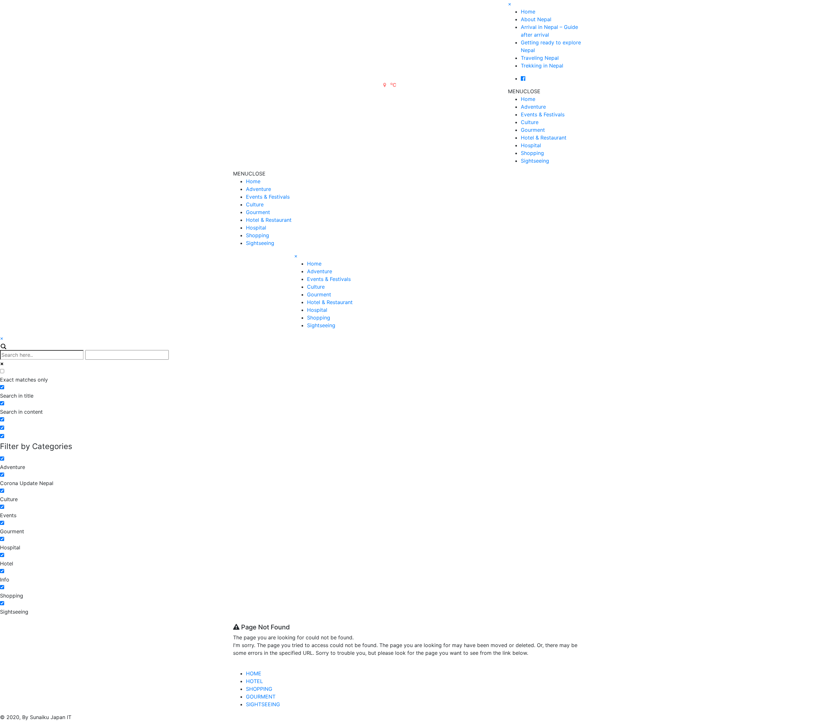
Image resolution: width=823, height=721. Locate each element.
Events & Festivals (543, 114)
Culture (529, 122)
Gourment (533, 130)
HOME (253, 673)
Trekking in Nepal (542, 65)
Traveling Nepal (540, 58)
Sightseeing (535, 161)
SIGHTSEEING (263, 704)
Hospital (531, 145)
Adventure (533, 107)
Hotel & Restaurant (543, 137)
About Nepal (536, 19)
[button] (524, 91)
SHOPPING (259, 689)
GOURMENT (261, 696)
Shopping (532, 153)
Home (528, 11)
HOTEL (254, 681)
